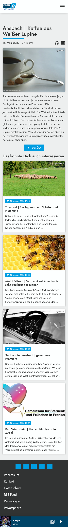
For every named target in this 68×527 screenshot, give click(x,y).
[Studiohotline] (42, 466)
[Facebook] (18, 466)
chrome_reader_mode (62, 43)
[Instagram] (26, 466)
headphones (56, 43)
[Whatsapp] (34, 466)
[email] (49, 466)
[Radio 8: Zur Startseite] (30, 6)
